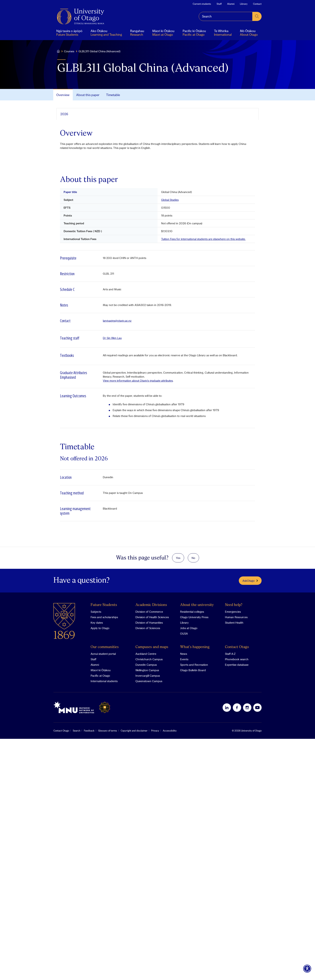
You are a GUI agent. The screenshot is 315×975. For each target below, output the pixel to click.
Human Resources (236, 617)
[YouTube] (257, 707)
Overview (62, 95)
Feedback (89, 730)
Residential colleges (192, 611)
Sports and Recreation (194, 664)
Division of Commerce (149, 611)
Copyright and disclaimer (134, 730)
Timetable (113, 95)
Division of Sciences (147, 628)
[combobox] (225, 16)
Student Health (234, 622)
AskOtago (248, 580)
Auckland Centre (145, 653)
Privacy (155, 730)
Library (244, 4)
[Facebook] (237, 707)
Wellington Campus (147, 670)
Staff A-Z (230, 653)
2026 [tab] (64, 114)
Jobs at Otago (188, 628)
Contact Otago (237, 647)
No (193, 557)
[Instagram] (247, 707)
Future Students (104, 605)
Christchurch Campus (149, 659)
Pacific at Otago (100, 675)
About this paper (87, 95)
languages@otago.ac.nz (117, 320)
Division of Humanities (149, 622)
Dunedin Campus (146, 664)
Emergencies (233, 611)
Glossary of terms (107, 730)
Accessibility (170, 730)
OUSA (184, 633)
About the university (197, 605)
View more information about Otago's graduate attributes (138, 380)
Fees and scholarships (104, 617)
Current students (202, 4)
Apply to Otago (100, 628)
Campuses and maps (151, 647)
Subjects (96, 611)
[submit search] (257, 16)
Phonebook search (236, 659)
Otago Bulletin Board (193, 670)
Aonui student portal (103, 653)
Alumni (230, 4)
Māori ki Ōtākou (100, 670)
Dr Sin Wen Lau (112, 337)
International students (104, 681)
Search (76, 730)
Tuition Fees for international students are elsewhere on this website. (203, 238)
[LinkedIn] (227, 707)
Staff (219, 4)
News (183, 653)
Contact (257, 4)
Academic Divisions (151, 605)
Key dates (97, 622)
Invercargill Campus (147, 675)
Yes (178, 557)
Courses (69, 51)
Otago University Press (194, 617)
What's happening (194, 647)
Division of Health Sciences (152, 617)
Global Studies (170, 199)
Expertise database (236, 664)
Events (184, 659)
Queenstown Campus (148, 681)
